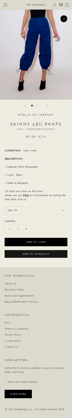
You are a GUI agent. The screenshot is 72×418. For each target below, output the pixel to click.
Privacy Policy (13, 334)
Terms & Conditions (16, 328)
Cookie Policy (13, 341)
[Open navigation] (5, 4)
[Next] (47, 105)
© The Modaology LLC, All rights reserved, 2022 (34, 409)
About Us (10, 283)
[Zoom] (63, 18)
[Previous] (24, 105)
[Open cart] (67, 5)
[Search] (55, 5)
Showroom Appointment (19, 295)
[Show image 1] (32, 105)
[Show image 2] (36, 105)
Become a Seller (14, 289)
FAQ (26, 195)
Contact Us (11, 346)
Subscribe (18, 394)
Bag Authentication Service (21, 301)
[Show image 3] (40, 105)
